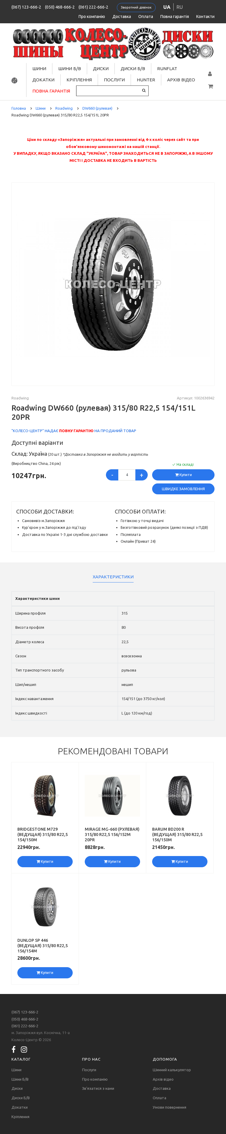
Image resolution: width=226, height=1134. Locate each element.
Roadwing (20, 398)
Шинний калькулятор (172, 1070)
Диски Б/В (133, 68)
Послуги (114, 79)
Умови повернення (169, 1107)
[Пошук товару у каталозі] (144, 90)
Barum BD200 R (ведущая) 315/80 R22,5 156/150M (177, 834)
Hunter (146, 79)
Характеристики (113, 576)
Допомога (165, 1059)
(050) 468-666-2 (60, 7)
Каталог (21, 1059)
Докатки (43, 79)
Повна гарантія (174, 16)
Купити (185, 475)
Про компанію (92, 16)
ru (180, 7)
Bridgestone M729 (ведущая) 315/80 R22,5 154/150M (42, 834)
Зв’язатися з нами (98, 1088)
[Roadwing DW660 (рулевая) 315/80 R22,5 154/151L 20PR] (113, 284)
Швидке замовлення (183, 489)
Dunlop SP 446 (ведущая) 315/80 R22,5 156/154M (42, 945)
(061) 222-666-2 (93, 7)
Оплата (145, 16)
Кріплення (79, 79)
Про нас (91, 1059)
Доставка (121, 16)
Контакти (205, 16)
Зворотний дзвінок (136, 7)
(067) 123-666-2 (26, 7)
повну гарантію (76, 431)
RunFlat (167, 68)
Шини (39, 68)
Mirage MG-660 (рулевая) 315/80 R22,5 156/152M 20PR (112, 834)
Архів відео (181, 79)
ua (166, 7)
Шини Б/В (69, 68)
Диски (101, 68)
